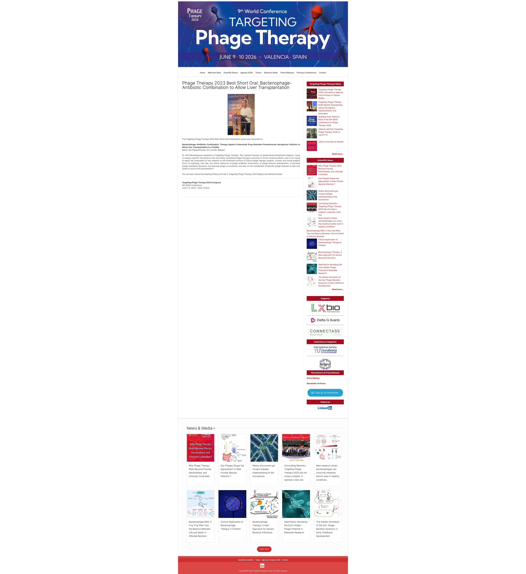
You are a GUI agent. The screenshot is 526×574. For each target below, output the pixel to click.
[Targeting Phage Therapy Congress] (263, 34)
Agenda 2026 (246, 72)
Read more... (338, 154)
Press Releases (287, 72)
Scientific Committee (246, 560)
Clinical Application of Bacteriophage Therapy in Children (232, 525)
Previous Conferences (306, 72)
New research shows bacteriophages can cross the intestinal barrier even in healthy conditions (327, 472)
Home (202, 72)
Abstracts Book (271, 72)
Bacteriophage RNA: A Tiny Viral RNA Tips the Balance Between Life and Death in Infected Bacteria (200, 528)
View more (264, 549)
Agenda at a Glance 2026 (271, 560)
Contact (322, 72)
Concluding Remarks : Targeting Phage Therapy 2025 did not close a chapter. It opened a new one (295, 472)
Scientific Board (231, 72)
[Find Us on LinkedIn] (262, 565)
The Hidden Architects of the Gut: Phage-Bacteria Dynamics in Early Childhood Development (327, 528)
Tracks (258, 72)
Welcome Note (214, 72)
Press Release (313, 378)
